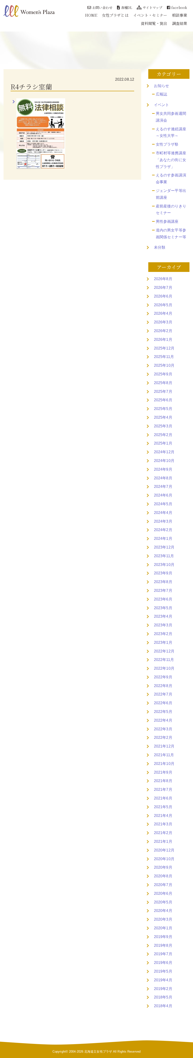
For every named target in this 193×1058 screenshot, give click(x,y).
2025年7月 (163, 392)
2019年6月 (163, 963)
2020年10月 (164, 859)
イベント (161, 105)
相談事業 (179, 15)
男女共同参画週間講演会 (171, 116)
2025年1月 (163, 443)
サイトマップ (152, 7)
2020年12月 (164, 850)
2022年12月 (164, 651)
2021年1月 (163, 841)
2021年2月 (163, 833)
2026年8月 (163, 279)
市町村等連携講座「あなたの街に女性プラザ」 (171, 160)
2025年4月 (163, 417)
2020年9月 (163, 867)
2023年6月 (163, 599)
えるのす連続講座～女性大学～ (171, 132)
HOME (91, 15)
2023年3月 (163, 625)
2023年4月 (163, 616)
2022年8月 (163, 686)
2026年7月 (163, 288)
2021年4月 (163, 816)
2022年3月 (163, 729)
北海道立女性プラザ (98, 1051)
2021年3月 (163, 824)
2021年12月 (164, 746)
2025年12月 (164, 348)
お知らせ (161, 86)
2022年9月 (163, 677)
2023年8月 (163, 582)
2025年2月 (163, 435)
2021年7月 (163, 790)
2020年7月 (163, 885)
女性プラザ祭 (167, 144)
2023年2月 (163, 634)
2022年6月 (163, 703)
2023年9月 (163, 573)
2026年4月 (163, 313)
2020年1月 (163, 928)
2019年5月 (163, 971)
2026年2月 (163, 331)
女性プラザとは (115, 15)
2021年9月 (163, 772)
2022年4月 (163, 720)
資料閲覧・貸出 (154, 23)
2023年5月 (163, 608)
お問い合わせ (102, 7)
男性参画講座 (167, 221)
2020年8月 (163, 876)
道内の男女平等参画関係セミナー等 (171, 233)
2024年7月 (163, 487)
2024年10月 (164, 461)
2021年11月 (164, 755)
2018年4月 (163, 1006)
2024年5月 (163, 504)
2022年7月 (163, 694)
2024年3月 (163, 521)
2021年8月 (163, 781)
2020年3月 (163, 919)
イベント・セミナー (150, 15)
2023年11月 (164, 556)
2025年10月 (164, 365)
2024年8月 (163, 478)
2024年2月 (163, 530)
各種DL (126, 7)
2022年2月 (163, 738)
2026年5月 (163, 305)
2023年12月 (164, 547)
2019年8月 (163, 945)
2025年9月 (163, 374)
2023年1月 (163, 642)
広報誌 (161, 94)
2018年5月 (163, 997)
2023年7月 (163, 591)
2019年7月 (163, 954)
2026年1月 (163, 340)
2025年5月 (163, 409)
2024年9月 (163, 469)
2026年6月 (163, 296)
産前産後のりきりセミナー (171, 209)
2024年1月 (163, 539)
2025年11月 (164, 357)
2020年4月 (163, 911)
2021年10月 (164, 764)
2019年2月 (163, 989)
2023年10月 (164, 565)
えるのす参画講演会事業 (171, 178)
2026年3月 (163, 322)
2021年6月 (163, 798)
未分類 (159, 247)
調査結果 (179, 23)
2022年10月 (164, 668)
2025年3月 (163, 426)
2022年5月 (163, 712)
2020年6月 (163, 893)
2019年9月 (163, 937)
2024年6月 (163, 495)
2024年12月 (164, 452)
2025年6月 (163, 400)
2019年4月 (163, 980)
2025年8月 (163, 383)
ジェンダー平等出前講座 (171, 194)
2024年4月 (163, 513)
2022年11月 (164, 660)
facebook (179, 7)
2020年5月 (163, 902)
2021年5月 (163, 807)
